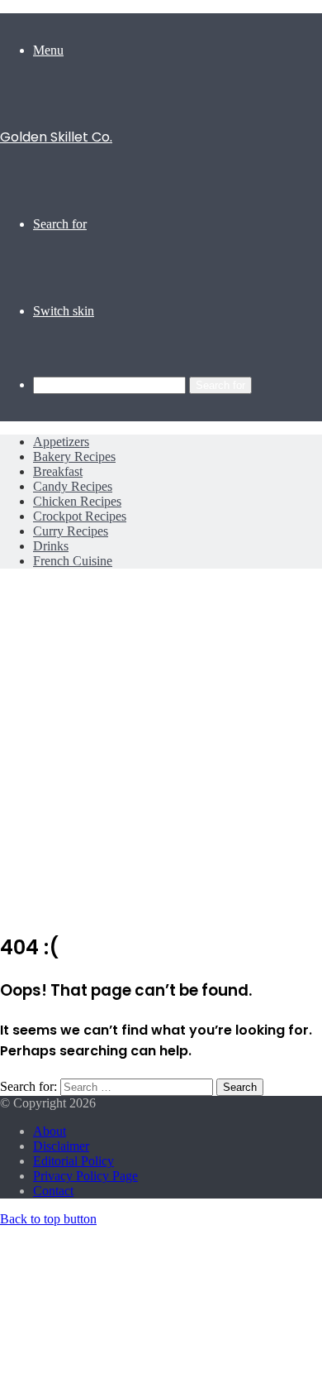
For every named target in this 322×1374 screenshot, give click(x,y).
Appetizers (61, 442)
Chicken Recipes (77, 501)
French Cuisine (72, 561)
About (49, 1131)
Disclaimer (61, 1146)
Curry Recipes (70, 531)
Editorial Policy (73, 1161)
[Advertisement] (161, 754)
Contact (53, 1191)
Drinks (51, 546)
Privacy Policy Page (85, 1176)
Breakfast (58, 471)
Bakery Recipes (74, 456)
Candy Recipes (72, 486)
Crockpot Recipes (79, 516)
